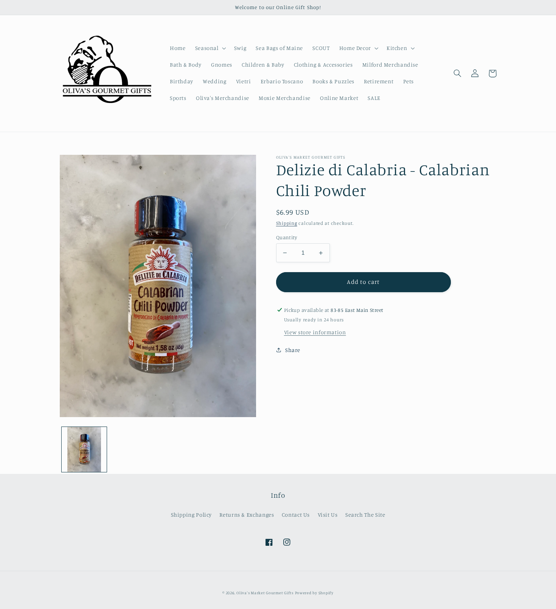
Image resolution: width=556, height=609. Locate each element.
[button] (209, 48)
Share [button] (292, 350)
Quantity (286, 237)
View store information (315, 332)
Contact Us (296, 514)
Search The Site (365, 514)
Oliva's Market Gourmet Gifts (265, 592)
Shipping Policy (191, 514)
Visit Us (328, 514)
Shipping (286, 223)
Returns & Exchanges (246, 514)
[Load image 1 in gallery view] (84, 449)
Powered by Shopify (314, 592)
